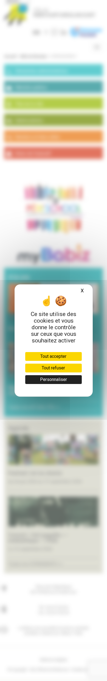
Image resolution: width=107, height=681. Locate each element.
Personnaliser (53, 379)
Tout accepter (53, 356)
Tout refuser (53, 368)
